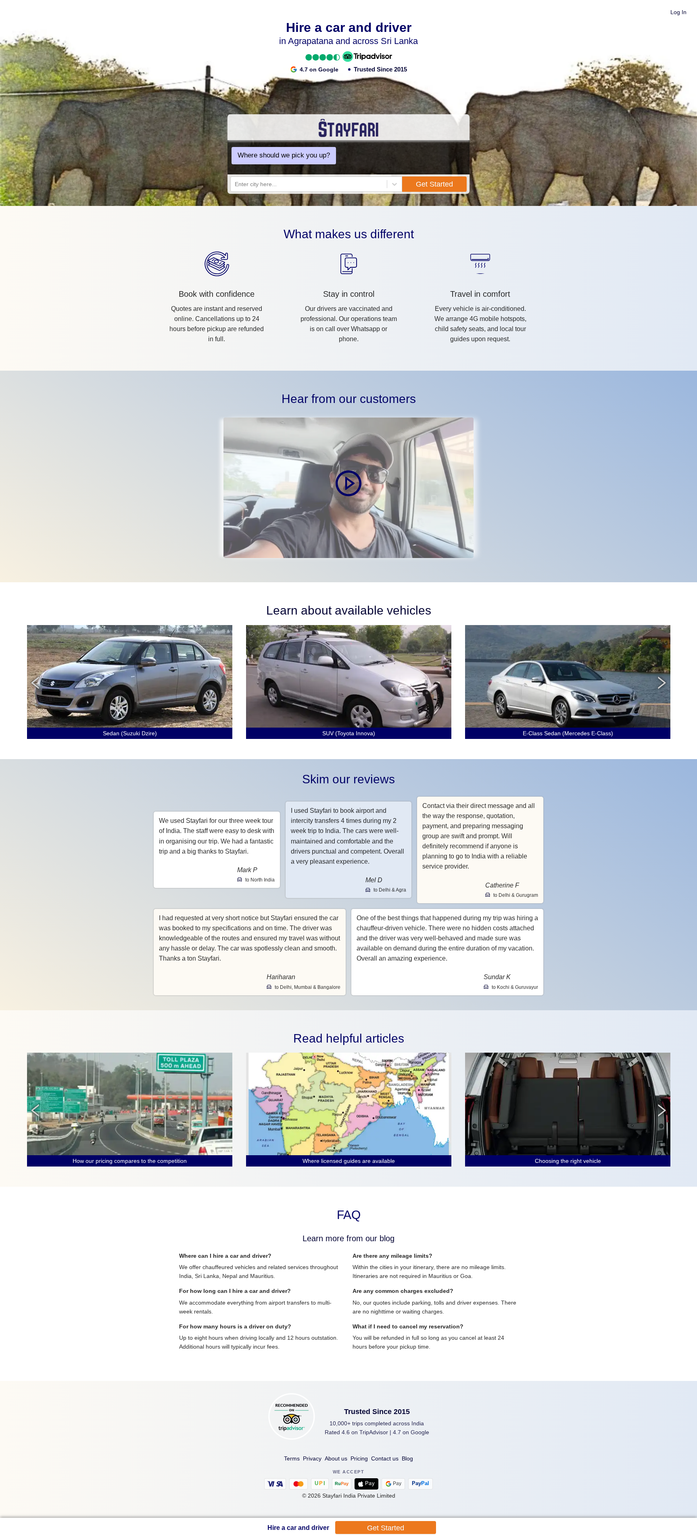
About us (336, 1458)
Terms (292, 1458)
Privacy (312, 1458)
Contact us (385, 1458)
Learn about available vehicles (348, 610)
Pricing (359, 1458)
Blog (407, 1458)
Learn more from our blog (348, 1238)
